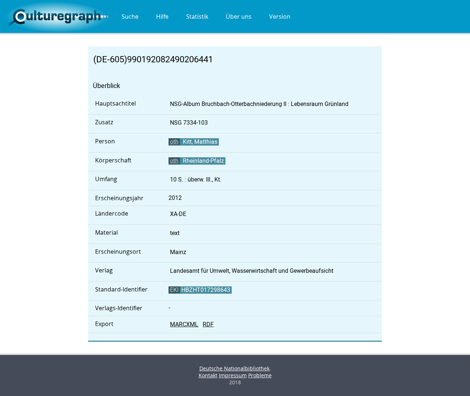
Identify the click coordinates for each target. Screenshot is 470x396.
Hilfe (162, 16)
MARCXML (184, 324)
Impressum (233, 375)
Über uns (239, 16)
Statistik (197, 16)
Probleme (260, 375)
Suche (130, 16)
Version (279, 16)
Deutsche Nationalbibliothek (234, 368)
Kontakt (208, 375)
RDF (208, 324)
